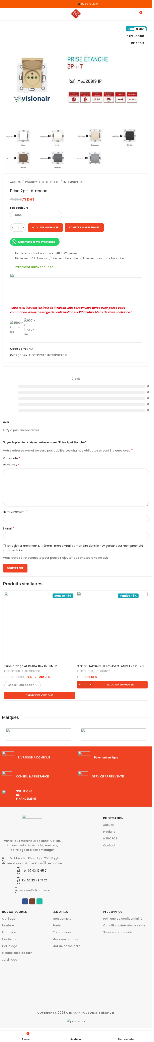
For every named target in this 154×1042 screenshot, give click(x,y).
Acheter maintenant (84, 227)
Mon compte (62, 919)
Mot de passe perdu (67, 946)
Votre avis (11, 465)
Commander (62, 932)
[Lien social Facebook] (5, 4)
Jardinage (9, 960)
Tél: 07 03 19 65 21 (35, 871)
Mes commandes (65, 939)
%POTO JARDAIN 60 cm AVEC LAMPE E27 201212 (110, 666)
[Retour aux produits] (134, 182)
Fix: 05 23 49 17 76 (35, 880)
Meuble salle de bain (17, 953)
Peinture (8, 925)
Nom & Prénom (15, 512)
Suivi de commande (117, 932)
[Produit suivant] (139, 182)
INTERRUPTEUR (73, 182)
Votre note (11, 458)
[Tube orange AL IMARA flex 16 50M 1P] (39, 627)
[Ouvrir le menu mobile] (4, 14)
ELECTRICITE (50, 182)
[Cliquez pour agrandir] (10, 162)
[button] (112, 684)
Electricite (9, 939)
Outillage (8, 919)
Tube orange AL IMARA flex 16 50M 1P (30, 666)
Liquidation (102, 671)
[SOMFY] (113, 734)
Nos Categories (14, 912)
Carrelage (9, 946)
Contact (109, 845)
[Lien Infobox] (38, 757)
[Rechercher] (147, 14)
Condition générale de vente (124, 925)
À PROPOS (110, 838)
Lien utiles (60, 912)
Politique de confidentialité (122, 919)
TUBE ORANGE (31, 671)
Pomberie (9, 932)
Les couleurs (19, 208)
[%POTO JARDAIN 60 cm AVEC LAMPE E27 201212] (112, 627)
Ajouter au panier (45, 227)
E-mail (8, 528)
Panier (57, 925)
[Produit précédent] (130, 182)
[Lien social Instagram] (10, 4)
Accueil (15, 182)
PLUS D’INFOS (113, 912)
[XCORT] (38, 734)
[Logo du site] (76, 14)
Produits (31, 182)
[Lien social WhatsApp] (15, 4)
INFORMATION (113, 818)
